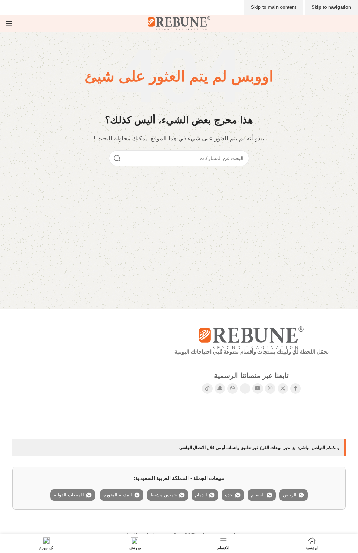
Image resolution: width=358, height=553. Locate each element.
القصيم (258, 494)
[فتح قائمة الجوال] (9, 23)
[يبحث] (117, 158)
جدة (229, 494)
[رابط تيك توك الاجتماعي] (207, 388)
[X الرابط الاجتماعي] (283, 388)
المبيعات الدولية (69, 494)
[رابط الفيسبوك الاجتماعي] (295, 388)
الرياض (289, 494)
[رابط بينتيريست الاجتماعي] (245, 388)
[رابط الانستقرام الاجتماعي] (270, 388)
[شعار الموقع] (179, 23)
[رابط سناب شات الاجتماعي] (220, 388)
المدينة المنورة (117, 494)
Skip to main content (273, 7)
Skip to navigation (331, 7)
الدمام (201, 494)
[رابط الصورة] (251, 337)
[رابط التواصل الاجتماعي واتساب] (232, 388)
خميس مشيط (163, 494)
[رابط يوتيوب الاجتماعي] (257, 388)
